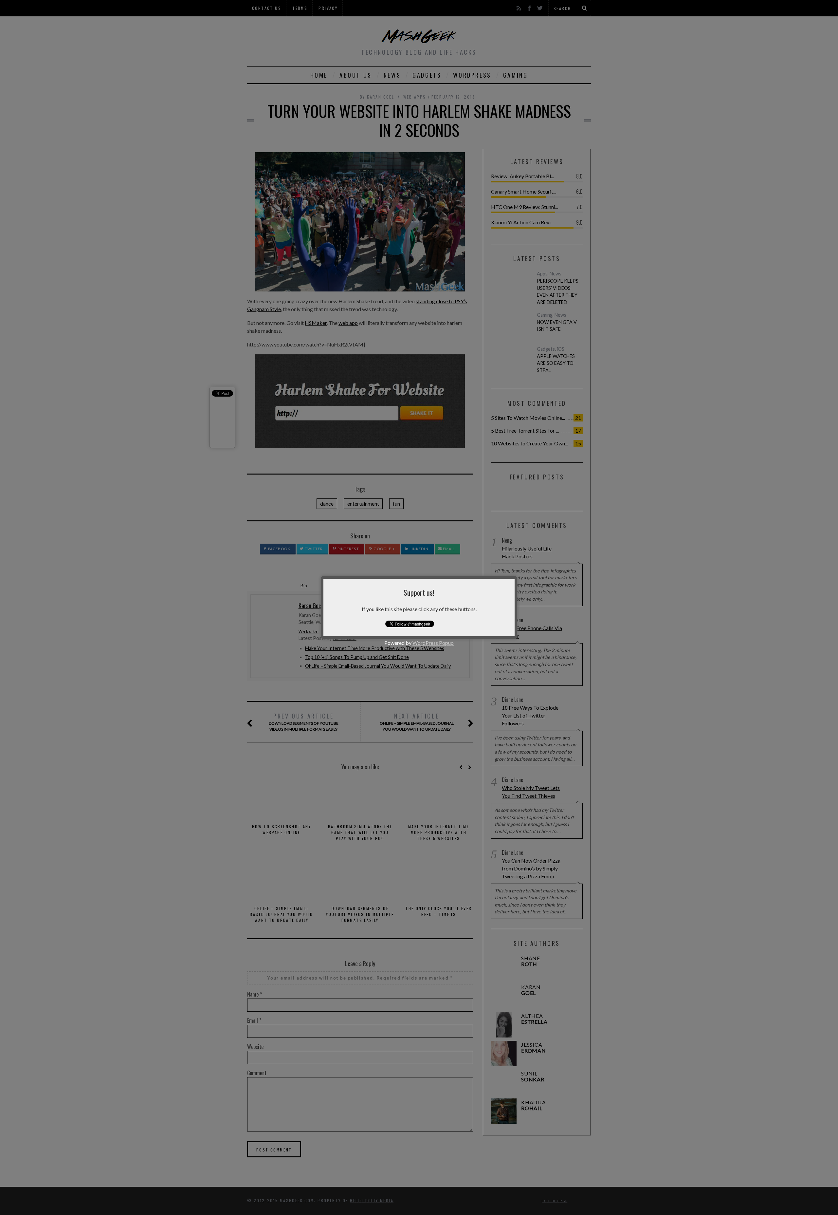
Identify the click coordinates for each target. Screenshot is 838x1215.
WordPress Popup (433, 643)
